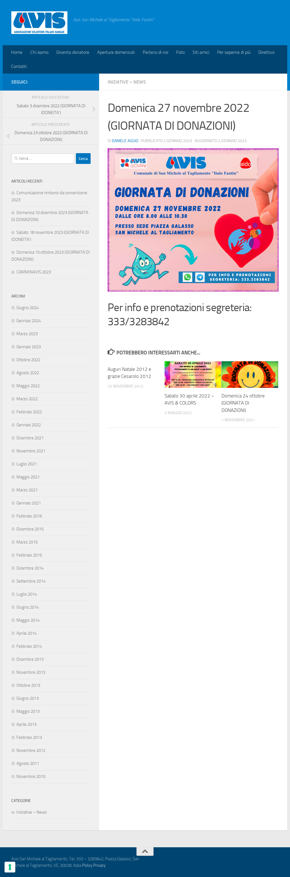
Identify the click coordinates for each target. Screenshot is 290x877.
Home (16, 52)
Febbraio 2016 (29, 516)
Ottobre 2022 (28, 359)
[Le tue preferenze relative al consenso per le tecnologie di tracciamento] (10, 867)
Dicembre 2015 (30, 529)
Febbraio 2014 (29, 646)
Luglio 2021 (26, 464)
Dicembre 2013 (30, 659)
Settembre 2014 (31, 581)
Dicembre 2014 (30, 568)
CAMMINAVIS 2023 (33, 272)
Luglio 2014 (26, 594)
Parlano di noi (155, 52)
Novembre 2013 (30, 672)
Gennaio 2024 (28, 320)
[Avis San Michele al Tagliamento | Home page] (39, 22)
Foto (180, 52)
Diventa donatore (72, 52)
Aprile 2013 (26, 724)
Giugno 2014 (27, 607)
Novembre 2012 (30, 750)
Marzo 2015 (27, 542)
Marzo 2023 (27, 333)
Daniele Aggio (125, 140)
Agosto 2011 (27, 763)
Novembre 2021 (30, 451)
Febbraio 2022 (29, 411)
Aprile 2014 (26, 633)
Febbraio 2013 (29, 737)
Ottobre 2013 (28, 685)
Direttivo (266, 52)
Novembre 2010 (30, 776)
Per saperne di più (233, 52)
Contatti (19, 66)
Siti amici (201, 52)
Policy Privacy (94, 865)
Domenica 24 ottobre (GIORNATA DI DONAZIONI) (243, 403)
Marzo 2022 (27, 398)
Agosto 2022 (27, 372)
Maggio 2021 (28, 477)
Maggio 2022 (28, 385)
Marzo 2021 (27, 490)
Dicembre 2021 (30, 437)
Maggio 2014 (28, 620)
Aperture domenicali (116, 52)
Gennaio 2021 (28, 503)
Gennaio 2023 (28, 346)
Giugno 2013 (27, 698)
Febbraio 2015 (29, 555)
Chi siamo (39, 52)
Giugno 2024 (27, 307)
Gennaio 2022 (28, 424)
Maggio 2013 (28, 711)
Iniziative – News (127, 82)
